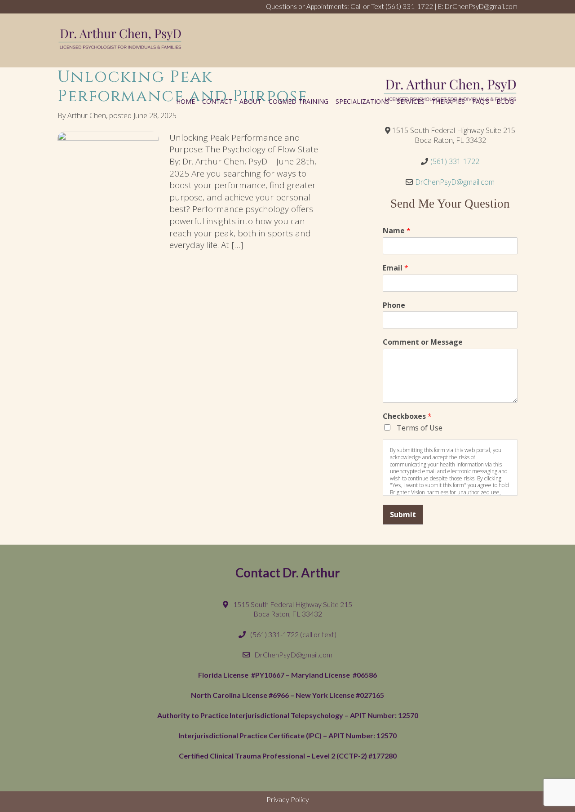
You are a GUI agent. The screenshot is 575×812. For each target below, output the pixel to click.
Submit (403, 514)
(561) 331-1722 (409, 6)
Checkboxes (407, 416)
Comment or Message (423, 342)
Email (395, 268)
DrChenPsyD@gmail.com (455, 182)
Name (397, 230)
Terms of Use (418, 428)
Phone (394, 305)
